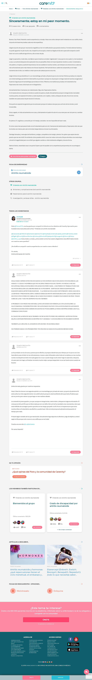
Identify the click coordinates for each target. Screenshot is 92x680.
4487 (17, 527)
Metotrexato (23, 591)
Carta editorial (33, 641)
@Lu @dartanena (29, 424)
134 (61, 524)
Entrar (60, 677)
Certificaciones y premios (36, 640)
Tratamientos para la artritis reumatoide (27, 194)
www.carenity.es (32, 665)
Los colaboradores (16, 649)
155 (24, 527)
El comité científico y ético (18, 651)
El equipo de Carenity (16, 645)
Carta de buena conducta (36, 643)
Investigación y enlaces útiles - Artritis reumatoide (31, 198)
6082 (54, 524)
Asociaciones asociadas (17, 648)
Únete (46, 620)
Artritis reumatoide (21, 173)
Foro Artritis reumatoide (30, 8)
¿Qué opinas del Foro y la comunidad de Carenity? (38, 471)
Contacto (31, 649)
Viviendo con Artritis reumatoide (53, 8)
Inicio (11, 8)
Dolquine (58, 591)
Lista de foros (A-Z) (52, 649)
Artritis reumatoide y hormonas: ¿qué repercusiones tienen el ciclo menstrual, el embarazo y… (26, 572)
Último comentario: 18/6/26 (21, 516)
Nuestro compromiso (17, 655)
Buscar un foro (51, 641)
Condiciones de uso (34, 646)
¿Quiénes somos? (15, 640)
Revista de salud (51, 640)
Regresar (12, 14)
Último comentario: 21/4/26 (58, 513)
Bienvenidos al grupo (24, 503)
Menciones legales (34, 645)
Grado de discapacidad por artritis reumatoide (64, 504)
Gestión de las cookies (35, 648)
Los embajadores (15, 646)
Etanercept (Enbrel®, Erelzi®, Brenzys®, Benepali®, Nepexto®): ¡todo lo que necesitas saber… (64, 572)
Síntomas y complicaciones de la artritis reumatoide (31, 189)
